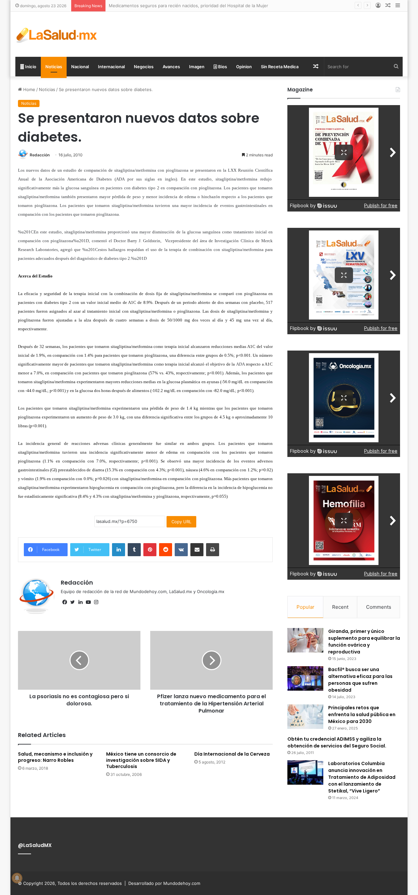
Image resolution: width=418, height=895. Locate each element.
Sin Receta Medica (279, 66)
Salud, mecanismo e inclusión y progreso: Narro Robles (55, 757)
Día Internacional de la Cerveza (232, 754)
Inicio (30, 66)
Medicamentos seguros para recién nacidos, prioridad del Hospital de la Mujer (188, 5)
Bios (222, 66)
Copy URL (181, 521)
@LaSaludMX (35, 845)
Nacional (80, 66)
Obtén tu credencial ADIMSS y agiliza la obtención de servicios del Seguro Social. (336, 742)
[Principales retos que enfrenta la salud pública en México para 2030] (305, 716)
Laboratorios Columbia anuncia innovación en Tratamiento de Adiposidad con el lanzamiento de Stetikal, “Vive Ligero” (361, 777)
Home (28, 89)
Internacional (111, 66)
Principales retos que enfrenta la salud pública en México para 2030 (361, 714)
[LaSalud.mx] (57, 34)
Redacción (40, 154)
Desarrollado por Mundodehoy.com (164, 883)
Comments (378, 607)
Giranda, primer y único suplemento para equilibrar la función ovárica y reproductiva (364, 641)
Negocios (143, 66)
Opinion (244, 66)
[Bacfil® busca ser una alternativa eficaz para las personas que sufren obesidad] (305, 678)
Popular (305, 607)
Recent (340, 607)
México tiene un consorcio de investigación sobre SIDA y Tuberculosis (141, 760)
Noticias (53, 66)
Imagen (196, 66)
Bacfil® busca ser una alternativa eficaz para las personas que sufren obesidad (360, 679)
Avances (171, 66)
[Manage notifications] (17, 878)
